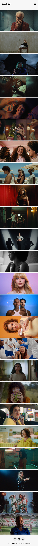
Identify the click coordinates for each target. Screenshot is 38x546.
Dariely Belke (7, 4)
